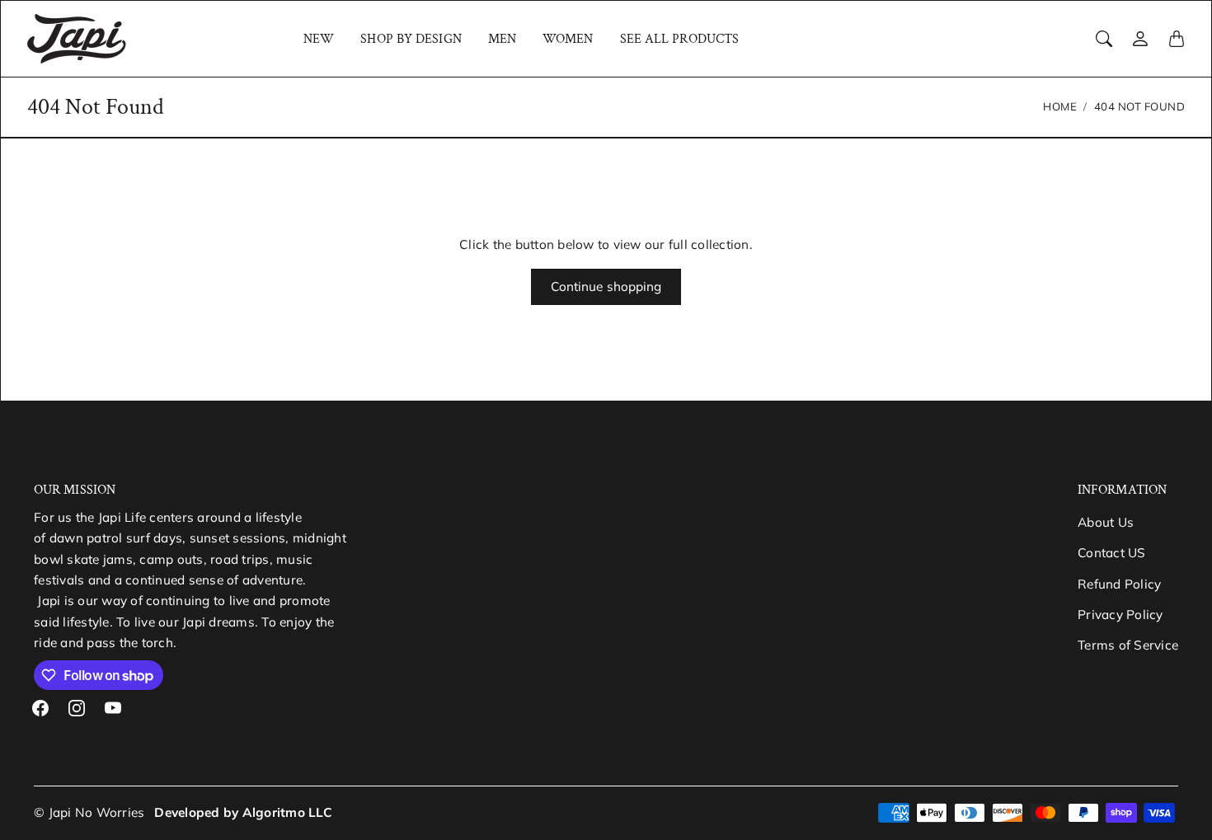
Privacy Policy (1120, 614)
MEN (502, 39)
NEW (318, 39)
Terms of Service (1128, 645)
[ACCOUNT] (1140, 39)
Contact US (1112, 553)
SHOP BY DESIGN (410, 39)
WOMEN (568, 39)
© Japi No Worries (89, 812)
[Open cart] (1176, 39)
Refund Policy (1119, 584)
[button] (40, 708)
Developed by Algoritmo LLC (243, 812)
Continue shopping (606, 286)
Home (1060, 106)
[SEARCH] (1104, 39)
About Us (1106, 522)
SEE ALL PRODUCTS (680, 39)
